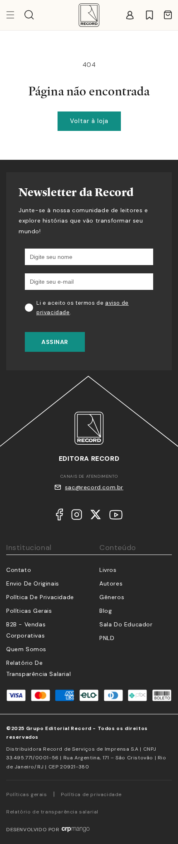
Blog (105, 610)
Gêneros (111, 597)
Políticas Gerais (29, 610)
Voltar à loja (89, 121)
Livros (108, 570)
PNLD (106, 638)
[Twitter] (95, 516)
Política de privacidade (91, 794)
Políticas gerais (26, 794)
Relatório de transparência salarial (52, 811)
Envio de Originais (32, 583)
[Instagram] (76, 516)
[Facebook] (59, 516)
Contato (18, 570)
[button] (29, 15)
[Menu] (15, 15)
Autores (111, 583)
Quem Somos (26, 649)
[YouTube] (116, 516)
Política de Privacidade (40, 597)
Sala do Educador (126, 624)
